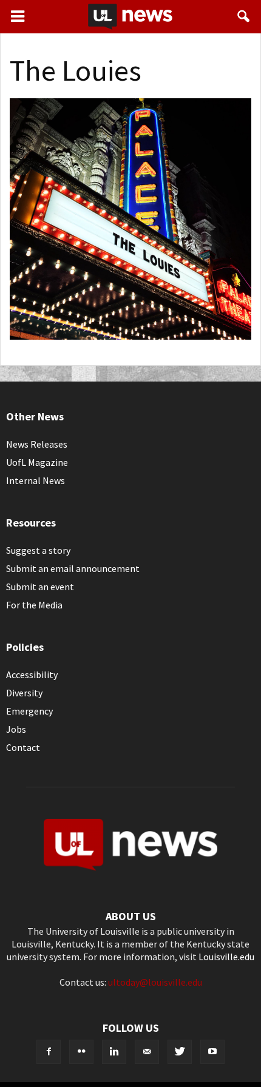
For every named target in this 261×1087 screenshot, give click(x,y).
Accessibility (32, 674)
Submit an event (40, 587)
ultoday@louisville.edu (155, 982)
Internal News (35, 480)
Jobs (16, 729)
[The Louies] (130, 336)
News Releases (36, 444)
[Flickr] (81, 1052)
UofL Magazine (37, 462)
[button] (244, 16)
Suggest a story (38, 550)
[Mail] (147, 1052)
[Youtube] (212, 1052)
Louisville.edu (226, 957)
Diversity (24, 693)
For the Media (34, 605)
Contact (23, 747)
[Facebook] (48, 1052)
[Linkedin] (114, 1052)
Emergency (29, 711)
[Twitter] (180, 1052)
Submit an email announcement (73, 568)
